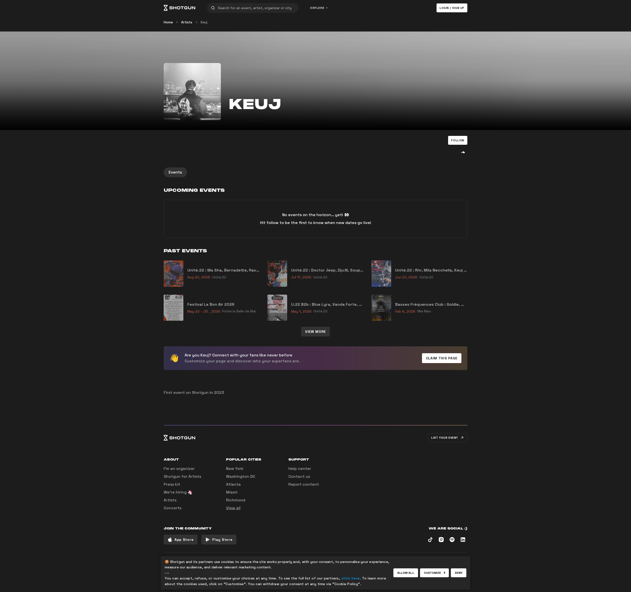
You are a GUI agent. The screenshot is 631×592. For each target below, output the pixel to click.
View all (233, 508)
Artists (186, 22)
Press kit (172, 484)
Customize (432, 573)
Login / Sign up (451, 8)
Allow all (405, 573)
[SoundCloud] (462, 152)
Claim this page (442, 358)
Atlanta (233, 484)
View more (315, 331)
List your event (444, 438)
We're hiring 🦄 (178, 492)
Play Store (222, 539)
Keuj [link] (204, 22)
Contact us (299, 476)
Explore (317, 8)
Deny (458, 573)
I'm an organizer (179, 468)
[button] (457, 140)
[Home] (179, 8)
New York (235, 468)
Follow (457, 140)
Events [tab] (175, 172)
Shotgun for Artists (182, 476)
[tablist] (315, 172)
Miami (231, 492)
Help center (299, 468)
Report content (303, 484)
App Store (184, 539)
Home (168, 22)
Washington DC (240, 476)
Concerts (172, 508)
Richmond (235, 500)
